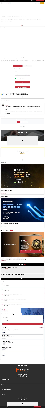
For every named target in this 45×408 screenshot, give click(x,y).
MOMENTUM (7, 0)
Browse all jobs (41, 327)
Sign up (27, 65)
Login (34, 0)
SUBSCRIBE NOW (22, 399)
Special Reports (7, 230)
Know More (8, 113)
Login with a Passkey (23, 87)
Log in (18, 65)
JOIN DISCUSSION (22, 153)
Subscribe (42, 3)
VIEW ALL (22, 278)
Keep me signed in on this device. (20, 78)
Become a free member (40, 0)
